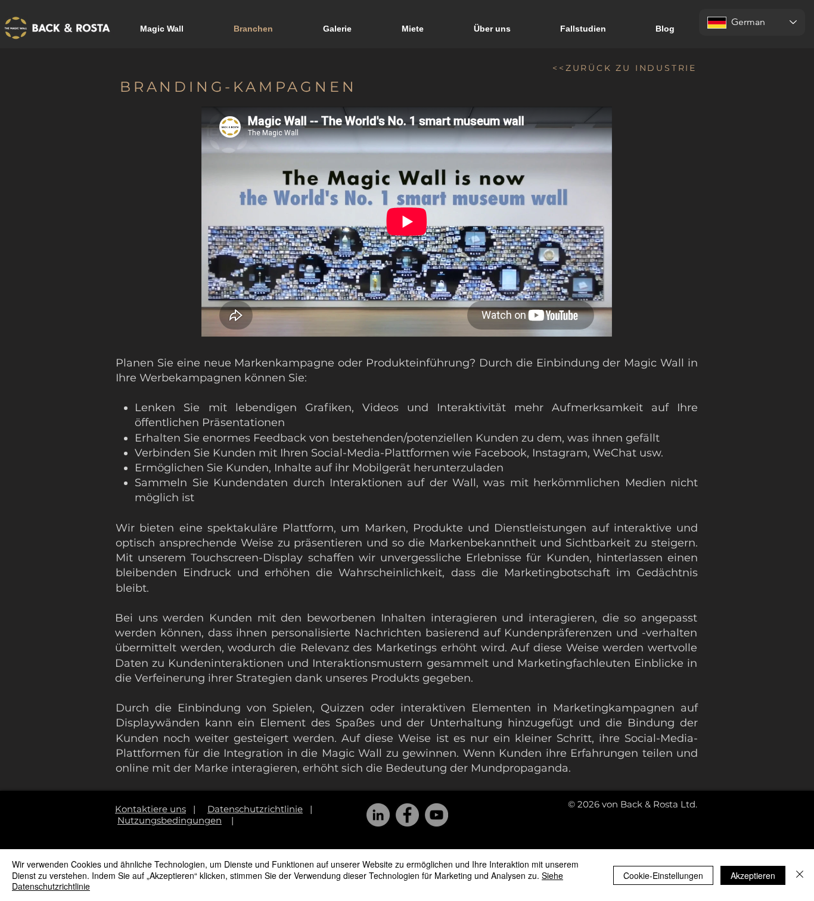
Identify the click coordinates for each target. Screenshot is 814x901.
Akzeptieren (753, 875)
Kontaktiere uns (150, 809)
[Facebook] (407, 815)
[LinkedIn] (378, 815)
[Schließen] (800, 875)
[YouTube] (436, 815)
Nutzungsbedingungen (169, 820)
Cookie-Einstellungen (663, 875)
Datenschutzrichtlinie (255, 809)
